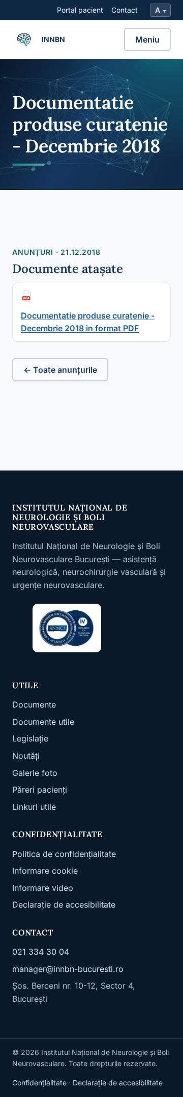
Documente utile (43, 722)
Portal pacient (80, 10)
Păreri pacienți (39, 790)
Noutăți (26, 756)
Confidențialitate (39, 1082)
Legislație (30, 738)
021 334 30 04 (40, 952)
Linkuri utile (34, 807)
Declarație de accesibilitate (63, 904)
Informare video (42, 888)
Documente (34, 704)
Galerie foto (34, 773)
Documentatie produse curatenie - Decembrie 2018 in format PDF (88, 322)
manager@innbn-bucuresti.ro (68, 969)
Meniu (147, 39)
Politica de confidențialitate (64, 854)
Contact (124, 10)
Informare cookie (45, 871)
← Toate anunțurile (60, 370)
